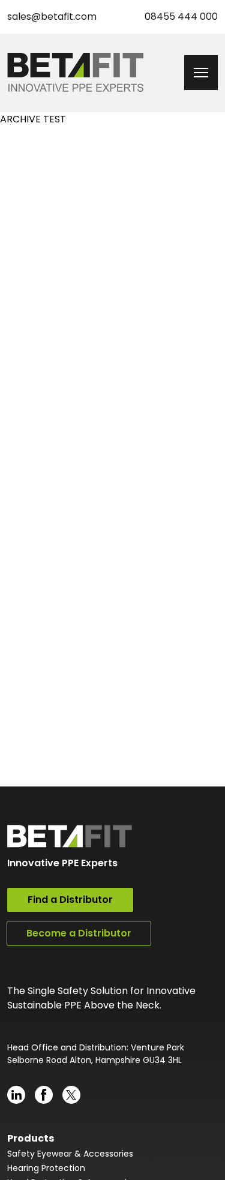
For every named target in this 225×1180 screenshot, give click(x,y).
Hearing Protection (46, 1168)
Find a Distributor (70, 899)
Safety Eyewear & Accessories (70, 1154)
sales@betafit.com (52, 16)
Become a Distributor (78, 933)
